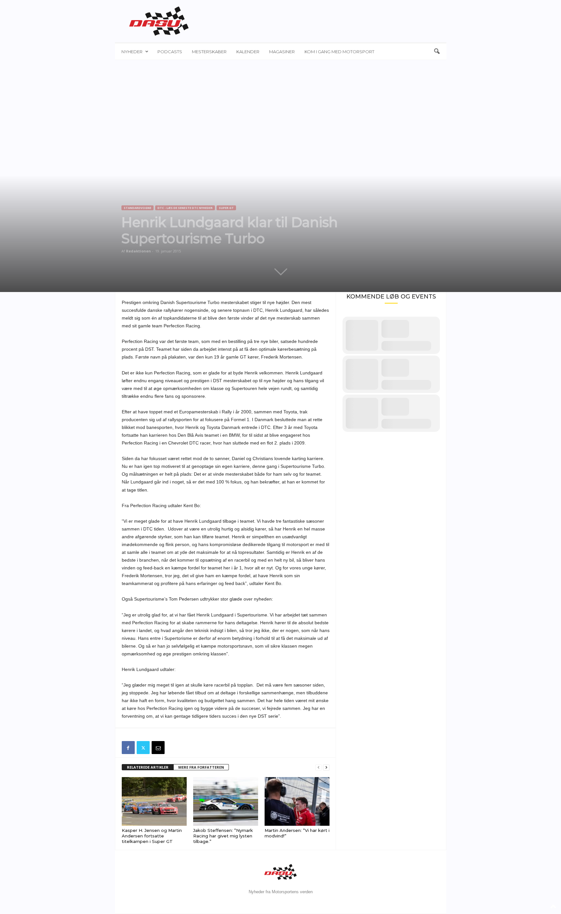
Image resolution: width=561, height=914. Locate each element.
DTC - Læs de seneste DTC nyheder (185, 208)
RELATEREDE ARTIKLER (147, 767)
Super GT (226, 208)
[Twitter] (143, 747)
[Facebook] (128, 747)
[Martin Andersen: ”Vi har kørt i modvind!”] (297, 801)
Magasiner (282, 51)
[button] (437, 51)
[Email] (158, 747)
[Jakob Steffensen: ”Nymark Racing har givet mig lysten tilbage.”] (225, 801)
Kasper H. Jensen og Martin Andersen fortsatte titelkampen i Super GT (152, 836)
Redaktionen (138, 251)
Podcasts (169, 51)
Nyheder (132, 51)
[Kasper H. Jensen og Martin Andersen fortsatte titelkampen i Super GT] (154, 801)
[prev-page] (318, 767)
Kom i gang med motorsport (339, 51)
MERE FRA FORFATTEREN (201, 767)
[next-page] (326, 767)
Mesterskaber (209, 51)
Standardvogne (137, 208)
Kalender (247, 51)
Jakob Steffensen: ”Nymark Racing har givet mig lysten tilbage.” (223, 836)
